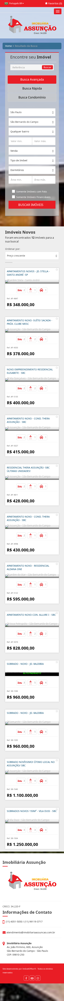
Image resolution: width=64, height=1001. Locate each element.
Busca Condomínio (32, 97)
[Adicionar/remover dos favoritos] (57, 269)
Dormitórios (17, 170)
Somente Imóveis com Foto (31, 191)
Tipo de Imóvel (18, 160)
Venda (14, 150)
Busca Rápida (32, 88)
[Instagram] (37, 978)
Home (8, 46)
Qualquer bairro (19, 131)
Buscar (47, 67)
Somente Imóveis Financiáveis (33, 197)
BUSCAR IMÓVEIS (32, 205)
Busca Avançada (32, 79)
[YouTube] (32, 978)
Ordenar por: (12, 249)
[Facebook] (26, 978)
